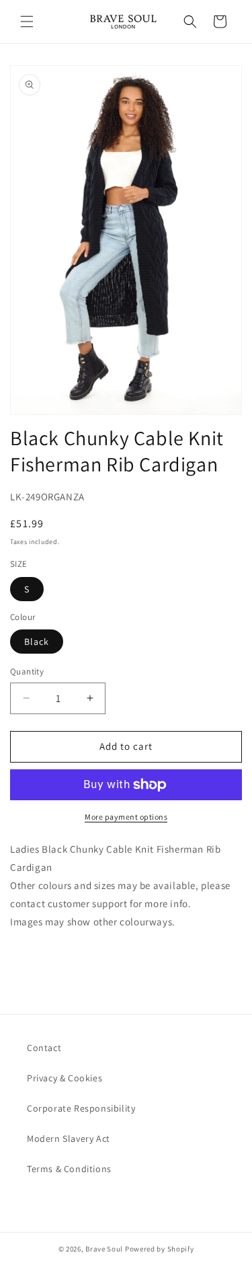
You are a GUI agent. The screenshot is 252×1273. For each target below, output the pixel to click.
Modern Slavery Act (68, 1138)
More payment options (126, 817)
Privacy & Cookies (64, 1078)
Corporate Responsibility (81, 1108)
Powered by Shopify (159, 1248)
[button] (27, 21)
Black (36, 641)
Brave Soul (104, 1248)
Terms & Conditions (69, 1169)
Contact (44, 1048)
